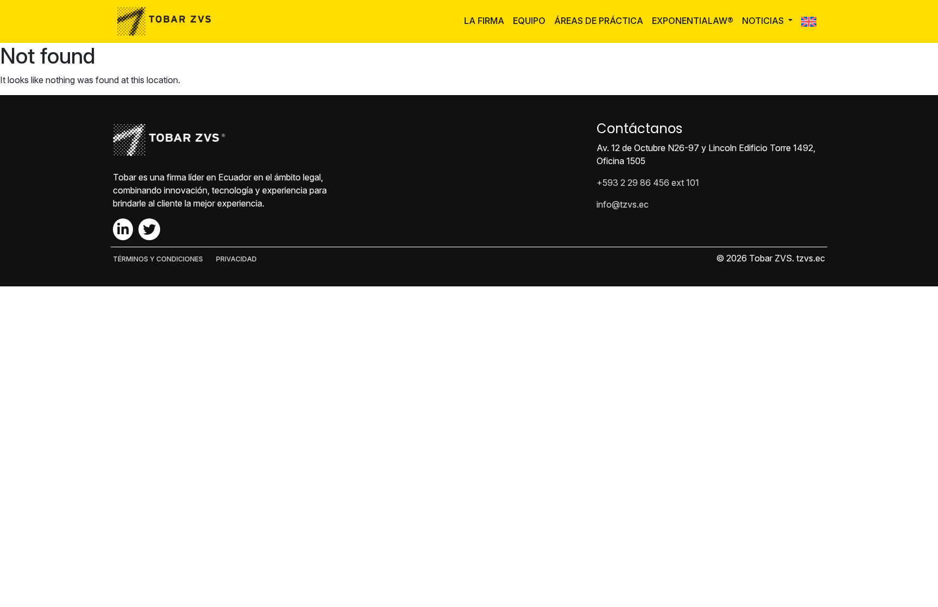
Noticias (764, 20)
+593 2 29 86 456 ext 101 (648, 182)
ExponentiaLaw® (692, 20)
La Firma (484, 20)
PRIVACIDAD (236, 259)
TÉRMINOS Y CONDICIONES (158, 259)
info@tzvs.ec (623, 204)
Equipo (529, 20)
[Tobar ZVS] (167, 21)
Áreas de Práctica (598, 20)
